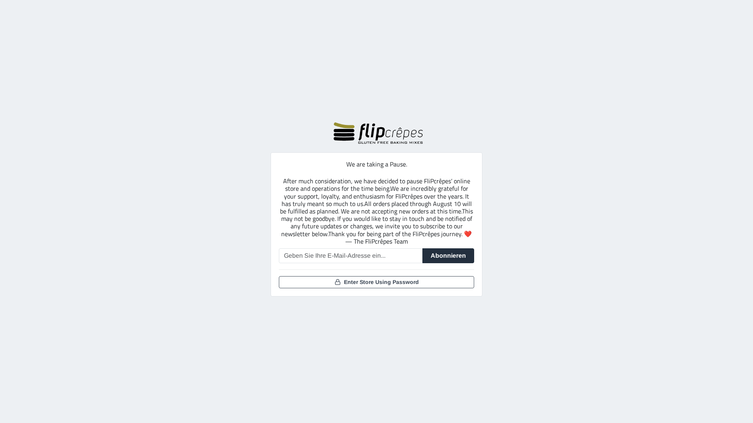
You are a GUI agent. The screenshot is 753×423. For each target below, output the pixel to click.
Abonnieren (448, 255)
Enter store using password (381, 282)
